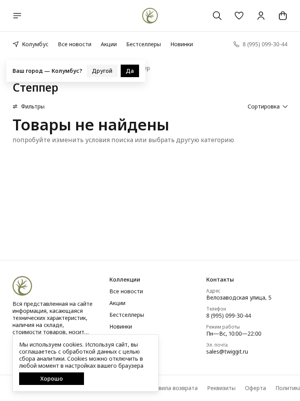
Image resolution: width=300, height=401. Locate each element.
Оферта (255, 388)
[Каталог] (17, 15)
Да (130, 69)
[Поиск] (217, 15)
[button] (239, 15)
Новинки (181, 44)
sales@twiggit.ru (227, 351)
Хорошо (51, 378)
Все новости (74, 44)
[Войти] (261, 15)
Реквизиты (221, 388)
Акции (109, 44)
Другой (102, 69)
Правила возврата (173, 388)
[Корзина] (283, 15)
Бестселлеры (143, 44)
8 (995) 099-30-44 (228, 315)
